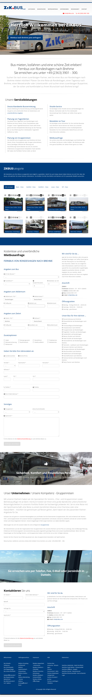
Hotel (7, 340)
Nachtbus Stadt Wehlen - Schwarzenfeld (72, 667)
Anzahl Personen (38, 283)
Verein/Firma (23, 356)
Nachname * (22, 362)
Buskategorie (41, 9)
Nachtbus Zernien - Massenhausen (71, 671)
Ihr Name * (7, 595)
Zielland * (37, 318)
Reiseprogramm (25, 340)
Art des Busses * (10, 274)
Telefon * (8, 387)
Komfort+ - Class (43, 187)
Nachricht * (8, 416)
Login (63, 675)
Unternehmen (64, 9)
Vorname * (45, 362)
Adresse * (7, 369)
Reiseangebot (75, 9)
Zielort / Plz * (9, 318)
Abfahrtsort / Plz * (10, 296)
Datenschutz (65, 657)
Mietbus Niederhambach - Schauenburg (23, 669)
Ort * (34, 376)
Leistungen (31, 9)
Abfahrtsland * (38, 296)
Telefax (36, 387)
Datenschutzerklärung (24, 439)
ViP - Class (65, 187)
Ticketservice (53, 340)
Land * (6, 376)
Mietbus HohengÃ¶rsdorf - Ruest (23, 683)
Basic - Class (20, 187)
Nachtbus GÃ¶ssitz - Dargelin (69, 669)
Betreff (6, 601)
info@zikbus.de (72, 295)
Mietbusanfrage (53, 9)
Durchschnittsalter (39, 409)
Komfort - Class (31, 187)
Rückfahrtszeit (53, 325)
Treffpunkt (8, 303)
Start (24, 9)
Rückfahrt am (33, 325)
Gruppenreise (45, 525)
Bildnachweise (7, 657)
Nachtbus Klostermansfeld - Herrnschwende (74, 673)
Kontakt (84, 9)
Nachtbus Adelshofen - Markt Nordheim (72, 665)
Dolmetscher (53, 342)
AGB (48, 657)
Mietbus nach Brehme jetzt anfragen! (25, 37)
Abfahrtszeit (52, 303)
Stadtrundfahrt (39, 342)
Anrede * (6, 362)
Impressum (36, 657)
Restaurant (9, 344)
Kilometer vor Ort (53, 281)
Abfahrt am (32, 303)
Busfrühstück (24, 342)
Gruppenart (9, 409)
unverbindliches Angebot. (15, 113)
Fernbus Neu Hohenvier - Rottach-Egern (52, 665)
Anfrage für (7, 608)
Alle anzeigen (9, 187)
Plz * (14, 376)
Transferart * (9, 281)
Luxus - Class (55, 187)
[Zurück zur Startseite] (13, 7)
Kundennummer (10, 356)
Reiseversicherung (11, 342)
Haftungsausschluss (23, 657)
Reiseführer (38, 340)
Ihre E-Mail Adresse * (11, 394)
